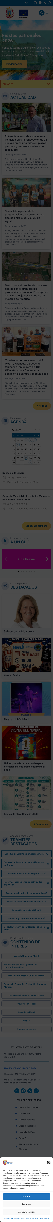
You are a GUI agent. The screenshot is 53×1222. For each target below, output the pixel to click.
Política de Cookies (12, 1218)
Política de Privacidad (29, 1218)
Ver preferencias (26, 1212)
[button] (48, 1162)
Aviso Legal (44, 1218)
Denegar (26, 1204)
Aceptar (26, 1196)
